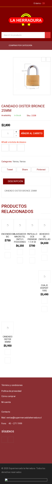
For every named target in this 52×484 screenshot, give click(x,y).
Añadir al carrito (31, 133)
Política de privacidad (11, 391)
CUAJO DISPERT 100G (44, 288)
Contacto (5, 412)
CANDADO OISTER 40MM (7, 339)
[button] (8, 247)
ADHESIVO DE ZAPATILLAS (44, 236)
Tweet (10, 169)
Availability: (6, 115)
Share (25, 169)
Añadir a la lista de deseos (13, 142)
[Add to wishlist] (5, 147)
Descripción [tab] (15, 181)
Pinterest (41, 169)
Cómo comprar (8, 396)
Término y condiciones (12, 385)
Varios (16, 161)
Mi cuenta (6, 402)
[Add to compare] (13, 147)
